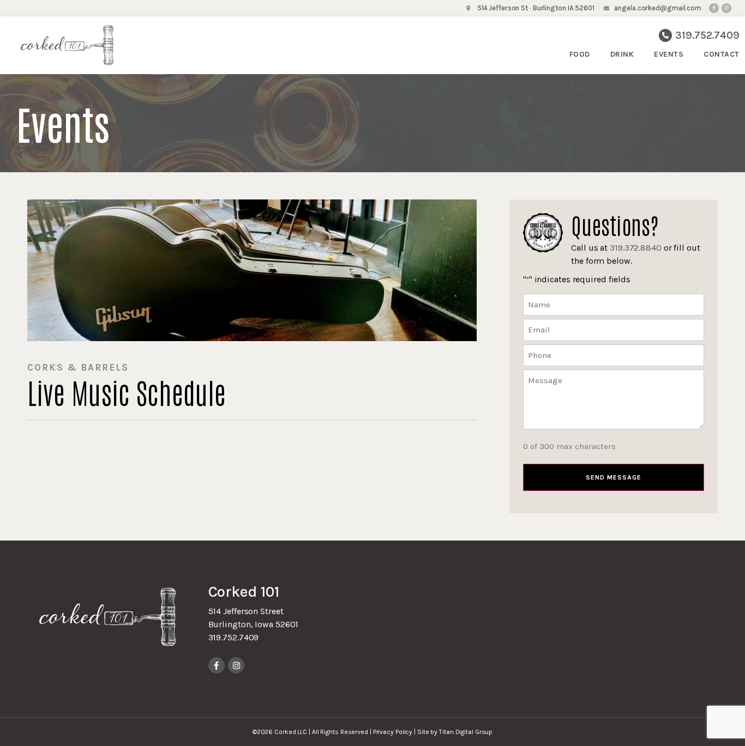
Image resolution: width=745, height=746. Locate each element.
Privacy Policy (393, 732)
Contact (722, 54)
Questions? (614, 224)
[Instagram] (726, 8)
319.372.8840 (636, 247)
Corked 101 (243, 592)
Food (579, 54)
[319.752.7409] (665, 35)
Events (668, 54)
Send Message (613, 477)
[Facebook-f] (714, 8)
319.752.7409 (707, 35)
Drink (622, 54)
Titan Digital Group (465, 732)
